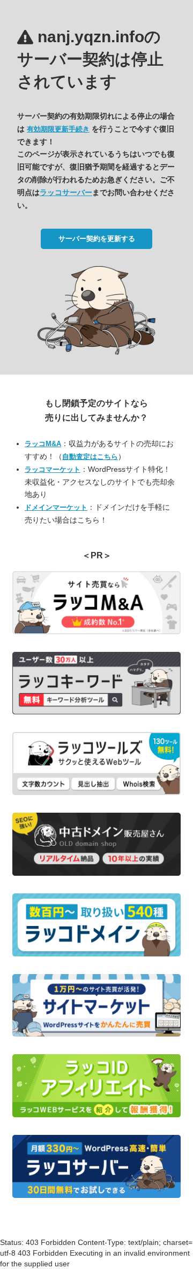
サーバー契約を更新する (96, 239)
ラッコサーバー (66, 192)
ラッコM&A (43, 444)
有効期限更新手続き (58, 129)
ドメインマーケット (56, 507)
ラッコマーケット (52, 469)
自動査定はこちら (90, 457)
